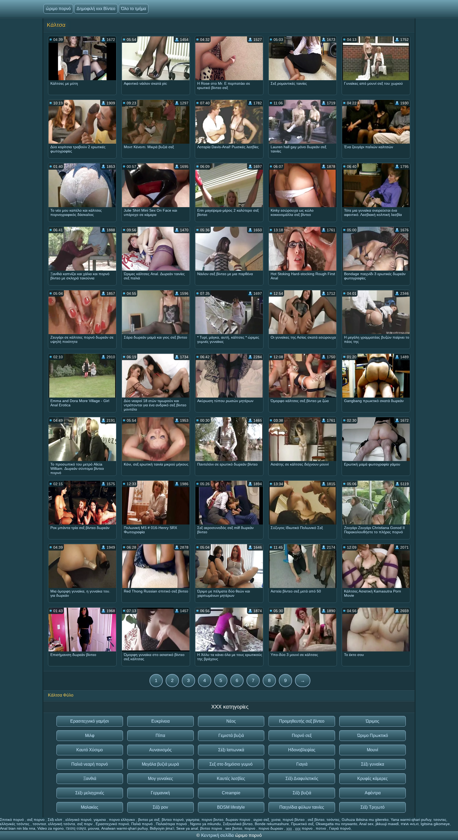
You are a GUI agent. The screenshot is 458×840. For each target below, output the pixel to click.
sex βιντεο (233, 828)
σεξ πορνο (36, 819)
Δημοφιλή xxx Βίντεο (96, 8)
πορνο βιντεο (212, 819)
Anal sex (366, 824)
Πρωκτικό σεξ (302, 824)
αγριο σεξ (261, 819)
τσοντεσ (39, 824)
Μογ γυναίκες (160, 778)
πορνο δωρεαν (271, 828)
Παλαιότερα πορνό (172, 824)
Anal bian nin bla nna (17, 828)
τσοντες (439, 819)
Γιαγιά (301, 764)
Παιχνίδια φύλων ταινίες (301, 807)
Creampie (231, 793)
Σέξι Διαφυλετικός (301, 778)
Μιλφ (89, 735)
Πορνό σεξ (302, 735)
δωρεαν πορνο (238, 819)
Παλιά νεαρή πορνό (89, 764)
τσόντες (333, 819)
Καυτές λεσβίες (231, 778)
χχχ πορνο (304, 828)
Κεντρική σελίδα (218, 835)
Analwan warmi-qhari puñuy (124, 828)
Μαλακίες (89, 807)
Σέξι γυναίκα (372, 764)
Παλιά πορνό (142, 824)
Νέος (231, 721)
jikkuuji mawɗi (387, 824)
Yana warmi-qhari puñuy (411, 819)
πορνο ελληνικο (122, 819)
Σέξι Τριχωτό (372, 807)
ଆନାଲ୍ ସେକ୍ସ (76, 828)
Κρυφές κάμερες (372, 778)
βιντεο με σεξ (149, 819)
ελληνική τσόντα (61, 824)
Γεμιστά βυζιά (231, 735)
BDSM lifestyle (231, 807)
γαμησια (192, 819)
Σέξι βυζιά (302, 793)
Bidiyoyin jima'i (162, 828)
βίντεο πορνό (173, 819)
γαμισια (100, 819)
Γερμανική (160, 793)
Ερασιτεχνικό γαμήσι (89, 721)
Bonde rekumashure (272, 824)
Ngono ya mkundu (205, 824)
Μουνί (372, 750)
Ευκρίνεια (160, 721)
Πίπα (160, 735)
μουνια (93, 828)
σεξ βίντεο (316, 819)
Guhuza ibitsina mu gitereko (365, 819)
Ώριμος (372, 721)
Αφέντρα (373, 793)
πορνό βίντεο (294, 819)
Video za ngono (50, 828)
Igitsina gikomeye (435, 824)
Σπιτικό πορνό (12, 819)
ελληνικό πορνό (78, 819)
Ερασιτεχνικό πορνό (112, 824)
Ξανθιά (89, 778)
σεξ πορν (85, 824)
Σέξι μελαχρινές (89, 793)
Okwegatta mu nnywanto (336, 824)
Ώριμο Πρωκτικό (372, 735)
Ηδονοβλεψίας (301, 750)
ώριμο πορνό (58, 8)
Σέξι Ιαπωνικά (231, 750)
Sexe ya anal (187, 828)
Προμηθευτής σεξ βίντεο (301, 721)
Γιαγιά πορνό (340, 828)
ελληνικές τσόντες (15, 824)
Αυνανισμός (160, 750)
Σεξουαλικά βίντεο (238, 824)
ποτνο (321, 828)
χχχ (289, 828)
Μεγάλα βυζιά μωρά (160, 764)
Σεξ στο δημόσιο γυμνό (231, 764)
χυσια (275, 819)
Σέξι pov (160, 807)
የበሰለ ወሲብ (410, 824)
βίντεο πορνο (211, 828)
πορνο (250, 828)
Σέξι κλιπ (55, 819)
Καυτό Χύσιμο (89, 750)
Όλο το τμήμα (133, 8)
